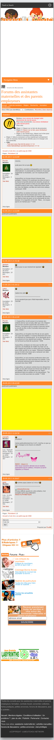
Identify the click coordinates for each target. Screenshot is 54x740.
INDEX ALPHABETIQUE (23, 494)
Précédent (11, 153)
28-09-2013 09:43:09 (11, 317)
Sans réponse (47, 110)
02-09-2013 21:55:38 (11, 261)
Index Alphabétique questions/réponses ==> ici (23, 146)
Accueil (4, 105)
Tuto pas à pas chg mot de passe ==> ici (21, 144)
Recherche (34, 105)
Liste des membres (15, 105)
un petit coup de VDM (24, 151)
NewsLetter (30, 18)
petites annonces (27, 727)
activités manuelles (43, 724)
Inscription (43, 105)
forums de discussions (10, 727)
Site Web (6, 181)
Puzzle (5, 161)
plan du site (16, 718)
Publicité (25, 718)
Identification (6, 107)
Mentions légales (15, 715)
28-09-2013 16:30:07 (11, 478)
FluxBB (48, 527)
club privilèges (41, 727)
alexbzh (5, 265)
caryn (5, 288)
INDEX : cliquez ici (21, 464)
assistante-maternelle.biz (25, 724)
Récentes (38, 110)
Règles (26, 105)
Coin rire (12, 151)
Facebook (24, 18)
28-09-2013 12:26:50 (11, 433)
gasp (4, 482)
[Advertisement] (27, 49)
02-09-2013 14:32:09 (11, 157)
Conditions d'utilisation (32, 715)
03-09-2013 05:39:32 (11, 285)
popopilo (6, 437)
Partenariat (35, 718)
